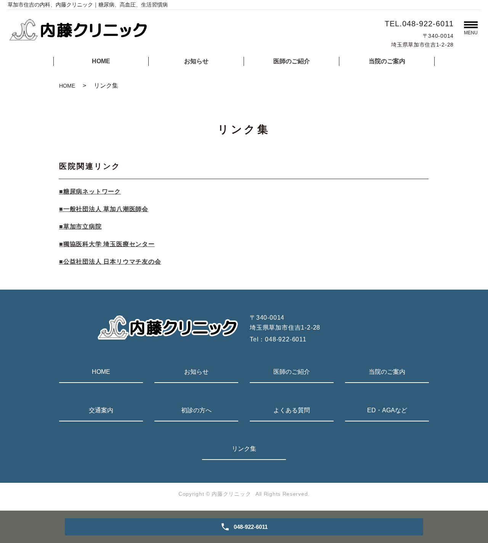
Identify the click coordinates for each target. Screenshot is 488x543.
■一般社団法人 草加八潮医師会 (103, 209)
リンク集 (244, 448)
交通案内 (101, 410)
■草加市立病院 (80, 226)
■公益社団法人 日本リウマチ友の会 (110, 261)
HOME (101, 61)
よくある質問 (291, 410)
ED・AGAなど (387, 410)
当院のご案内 (387, 61)
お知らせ (196, 61)
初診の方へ (196, 410)
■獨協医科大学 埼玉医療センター (107, 244)
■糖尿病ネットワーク (90, 191)
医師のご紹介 (291, 61)
